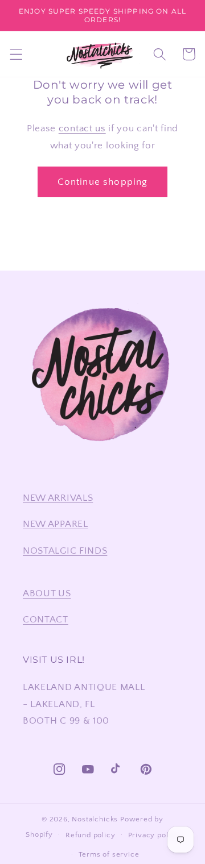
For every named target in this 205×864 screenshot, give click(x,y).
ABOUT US (47, 593)
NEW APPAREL (55, 523)
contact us (82, 128)
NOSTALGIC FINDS (65, 550)
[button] (16, 54)
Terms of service (109, 854)
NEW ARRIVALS (58, 497)
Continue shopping (103, 181)
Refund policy (90, 835)
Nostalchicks (95, 819)
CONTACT (45, 619)
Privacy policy (153, 835)
